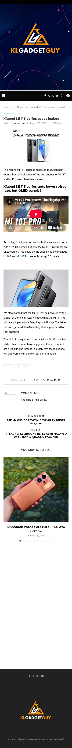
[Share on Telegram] (55, 380)
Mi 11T (9, 367)
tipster (24, 242)
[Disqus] (36, 594)
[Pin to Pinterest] (48, 380)
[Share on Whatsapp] (52, 380)
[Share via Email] (59, 380)
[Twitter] (49, 96)
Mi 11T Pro (23, 367)
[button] (6, 499)
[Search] (62, 96)
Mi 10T (7, 256)
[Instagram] (53, 96)
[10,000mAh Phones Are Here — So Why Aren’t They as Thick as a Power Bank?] (36, 489)
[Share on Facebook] (41, 380)
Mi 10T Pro (23, 256)
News (20, 107)
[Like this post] (37, 380)
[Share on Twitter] (44, 380)
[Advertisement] (37, 83)
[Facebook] (45, 96)
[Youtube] (57, 96)
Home (6, 107)
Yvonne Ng (19, 123)
